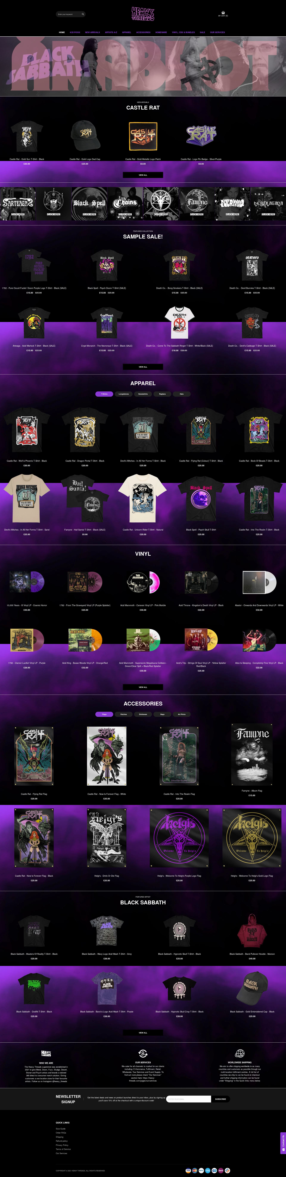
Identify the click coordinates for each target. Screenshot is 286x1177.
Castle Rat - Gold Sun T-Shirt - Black (27, 159)
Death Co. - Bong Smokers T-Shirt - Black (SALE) (179, 287)
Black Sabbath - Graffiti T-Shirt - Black (34, 1011)
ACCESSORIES (143, 32)
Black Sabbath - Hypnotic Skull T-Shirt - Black (179, 953)
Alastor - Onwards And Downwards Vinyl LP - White (259, 605)
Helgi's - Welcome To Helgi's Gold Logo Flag (252, 875)
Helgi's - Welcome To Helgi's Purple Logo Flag (179, 875)
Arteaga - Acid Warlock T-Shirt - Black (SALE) (34, 345)
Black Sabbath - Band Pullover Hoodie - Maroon (252, 953)
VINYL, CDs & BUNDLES (183, 32)
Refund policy (62, 1140)
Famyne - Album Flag (252, 790)
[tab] (104, 394)
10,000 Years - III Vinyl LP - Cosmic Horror (27, 605)
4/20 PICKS (75, 32)
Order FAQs (61, 1132)
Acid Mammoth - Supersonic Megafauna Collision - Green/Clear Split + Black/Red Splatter (143, 664)
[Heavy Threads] (143, 66)
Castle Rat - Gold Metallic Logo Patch (143, 159)
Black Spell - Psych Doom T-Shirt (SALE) (107, 287)
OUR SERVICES (217, 32)
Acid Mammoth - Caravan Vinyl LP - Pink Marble (143, 605)
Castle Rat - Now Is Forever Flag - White (107, 793)
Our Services (61, 1153)
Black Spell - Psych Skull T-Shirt (201, 529)
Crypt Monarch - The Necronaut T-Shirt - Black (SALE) (106, 345)
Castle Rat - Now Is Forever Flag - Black (34, 875)
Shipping (59, 1136)
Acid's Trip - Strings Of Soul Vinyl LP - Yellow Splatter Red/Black (201, 664)
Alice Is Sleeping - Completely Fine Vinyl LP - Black (259, 662)
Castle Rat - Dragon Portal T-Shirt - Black (85, 460)
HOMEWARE (161, 32)
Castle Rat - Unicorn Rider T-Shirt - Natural (143, 529)
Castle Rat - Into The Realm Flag (179, 793)
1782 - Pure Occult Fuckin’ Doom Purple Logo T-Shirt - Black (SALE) (34, 287)
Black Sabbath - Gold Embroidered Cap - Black (252, 1011)
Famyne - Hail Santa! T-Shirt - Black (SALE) (84, 529)
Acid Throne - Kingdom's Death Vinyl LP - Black (201, 605)
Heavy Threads (143, 66)
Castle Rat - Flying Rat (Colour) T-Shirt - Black (201, 460)
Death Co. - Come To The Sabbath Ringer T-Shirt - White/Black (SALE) (179, 345)
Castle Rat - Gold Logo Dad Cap (85, 159)
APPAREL (126, 32)
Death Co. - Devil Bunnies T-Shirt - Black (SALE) (252, 287)
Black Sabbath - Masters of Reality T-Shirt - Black (34, 953)
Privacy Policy (62, 1145)
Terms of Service (63, 1149)
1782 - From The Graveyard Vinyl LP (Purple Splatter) (84, 605)
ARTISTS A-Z (111, 32)
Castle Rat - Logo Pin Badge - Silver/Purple (201, 159)
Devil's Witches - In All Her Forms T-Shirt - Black (143, 460)
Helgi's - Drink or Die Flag (106, 875)
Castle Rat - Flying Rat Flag (34, 793)
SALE (202, 32)
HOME (62, 32)
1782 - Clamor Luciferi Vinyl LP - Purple (26, 662)
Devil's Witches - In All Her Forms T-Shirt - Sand (26, 529)
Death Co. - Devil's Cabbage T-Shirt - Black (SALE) (252, 345)
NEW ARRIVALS (92, 32)
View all (143, 175)
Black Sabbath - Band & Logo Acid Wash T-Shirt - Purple (106, 1011)
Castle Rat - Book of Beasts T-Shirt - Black (259, 460)
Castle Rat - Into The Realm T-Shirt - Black (259, 529)
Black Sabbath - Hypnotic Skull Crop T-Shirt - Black (179, 1011)
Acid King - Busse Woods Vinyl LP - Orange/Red (85, 662)
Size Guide (60, 1128)
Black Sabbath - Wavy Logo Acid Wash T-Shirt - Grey (107, 953)
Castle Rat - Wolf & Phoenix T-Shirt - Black (27, 460)
